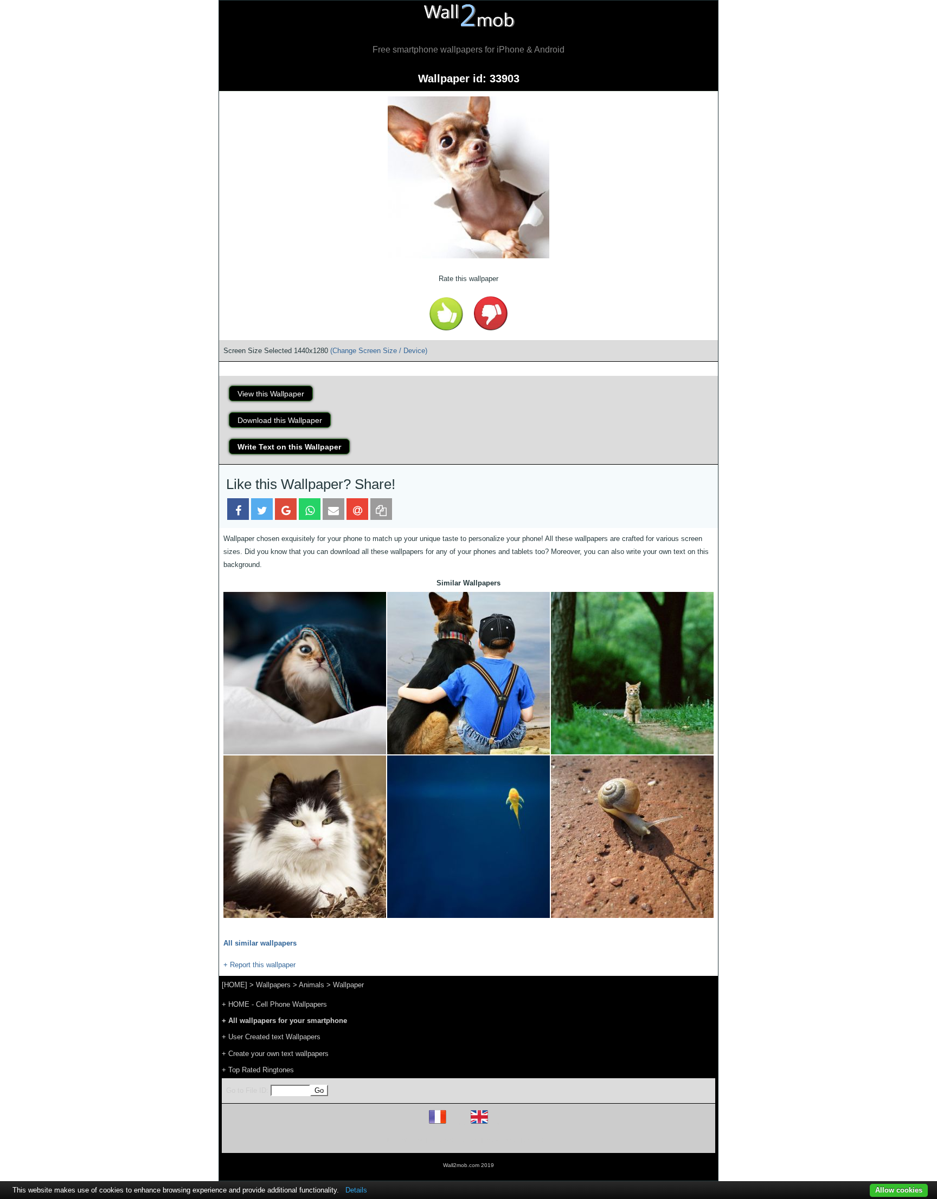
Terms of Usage (405, 1140)
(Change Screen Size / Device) (378, 351)
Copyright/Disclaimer (454, 1140)
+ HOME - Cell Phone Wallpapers (274, 1004)
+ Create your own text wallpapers (275, 1054)
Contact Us (537, 1140)
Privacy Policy (502, 1140)
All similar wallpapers (260, 943)
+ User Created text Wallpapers (271, 1037)
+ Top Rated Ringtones (258, 1070)
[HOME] (234, 985)
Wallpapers (273, 985)
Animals (311, 985)
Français (457, 1123)
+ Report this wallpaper (259, 965)
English (498, 1123)
